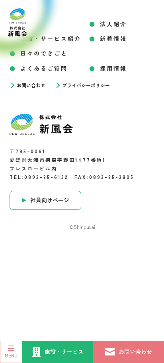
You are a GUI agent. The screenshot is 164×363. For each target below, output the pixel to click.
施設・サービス (64, 351)
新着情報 (113, 38)
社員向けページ (49, 200)
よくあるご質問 (44, 68)
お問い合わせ (135, 351)
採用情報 (113, 68)
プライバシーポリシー (86, 85)
